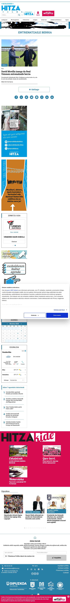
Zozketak (44, 19)
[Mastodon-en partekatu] (26, 97)
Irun (2, 68)
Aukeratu (33, 315)
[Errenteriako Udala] (32, 586)
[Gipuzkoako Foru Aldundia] (16, 586)
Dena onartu (57, 315)
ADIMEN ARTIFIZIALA (55, 19)
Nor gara (35, 566)
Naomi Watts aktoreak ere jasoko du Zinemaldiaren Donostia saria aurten (34, 517)
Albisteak (4, 19)
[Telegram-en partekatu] (36, 97)
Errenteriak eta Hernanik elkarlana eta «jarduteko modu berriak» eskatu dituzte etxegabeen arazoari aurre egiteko (56, 518)
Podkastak (26, 19)
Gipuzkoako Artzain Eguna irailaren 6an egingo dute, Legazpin (13, 517)
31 (18, 328)
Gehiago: (6, 380)
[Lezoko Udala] (51, 586)
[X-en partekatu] (21, 97)
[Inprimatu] (52, 97)
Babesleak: (35, 580)
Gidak (67, 19)
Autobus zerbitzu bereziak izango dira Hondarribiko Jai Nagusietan (14, 400)
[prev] (7, 324)
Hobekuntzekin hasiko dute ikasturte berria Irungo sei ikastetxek (13, 423)
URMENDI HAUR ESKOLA (14, 237)
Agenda (35, 19)
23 (25, 335)
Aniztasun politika (63, 568)
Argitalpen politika (63, 566)
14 (17, 333)
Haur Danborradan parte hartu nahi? (14, 407)
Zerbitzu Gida (14, 216)
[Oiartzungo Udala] (60, 586)
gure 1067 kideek (12, 290)
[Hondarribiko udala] (41, 586)
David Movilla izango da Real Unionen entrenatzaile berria (16, 72)
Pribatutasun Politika (14, 556)
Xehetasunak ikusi (59, 310)
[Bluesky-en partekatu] (31, 97)
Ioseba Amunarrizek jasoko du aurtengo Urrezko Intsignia (12, 415)
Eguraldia (14, 347)
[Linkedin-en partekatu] (47, 97)
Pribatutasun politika (62, 570)
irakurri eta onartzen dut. (21, 556)
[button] (16, 380)
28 (17, 338)
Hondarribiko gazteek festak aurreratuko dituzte (14, 393)
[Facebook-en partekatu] (16, 97)
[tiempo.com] (25, 351)
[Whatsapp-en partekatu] (42, 97)
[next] (21, 324)
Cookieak (66, 572)
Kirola (4, 65)
